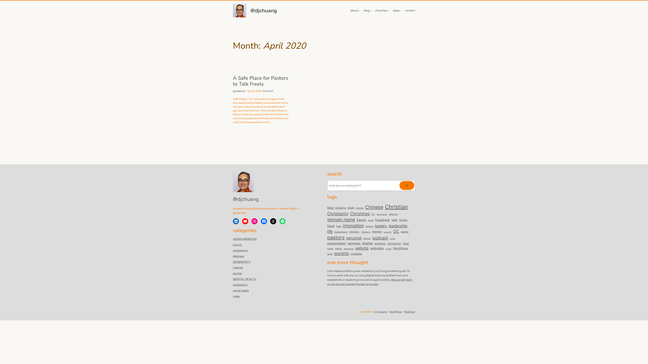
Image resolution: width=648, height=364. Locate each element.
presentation (336, 243)
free (338, 226)
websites (377, 248)
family (403, 220)
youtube (356, 253)
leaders (381, 226)
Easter (361, 220)
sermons (354, 243)
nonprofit (388, 232)
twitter (338, 248)
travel (330, 248)
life (330, 231)
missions (365, 232)
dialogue (238, 256)
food (330, 226)
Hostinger (409, 311)
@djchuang (263, 10)
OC (396, 231)
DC (373, 214)
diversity (393, 214)
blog (330, 207)
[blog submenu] (371, 10)
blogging (340, 207)
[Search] (406, 185)
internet (238, 267)
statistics (380, 243)
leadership (398, 225)
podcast (380, 237)
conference (240, 250)
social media (241, 290)
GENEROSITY (242, 262)
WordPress (400, 248)
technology (394, 243)
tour (406, 243)
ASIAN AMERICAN (244, 239)
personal (354, 238)
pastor (405, 231)
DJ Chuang (381, 311)
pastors (336, 237)
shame (367, 243)
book (351, 207)
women (388, 249)
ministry (354, 231)
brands (359, 208)
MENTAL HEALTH (244, 279)
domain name (341, 219)
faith (395, 220)
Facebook (382, 220)
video (236, 296)
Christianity (337, 213)
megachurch (341, 232)
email (371, 220)
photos (367, 238)
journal (237, 273)
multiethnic (240, 284)
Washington (349, 249)
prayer (392, 239)
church (269, 91)
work (329, 254)
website (362, 248)
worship (341, 253)
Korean (369, 226)
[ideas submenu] (401, 10)
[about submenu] (359, 10)
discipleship (382, 214)
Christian (396, 207)
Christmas (360, 213)
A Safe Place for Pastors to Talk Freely (260, 81)
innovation (353, 225)
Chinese (374, 207)
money (377, 231)
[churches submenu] (388, 10)
